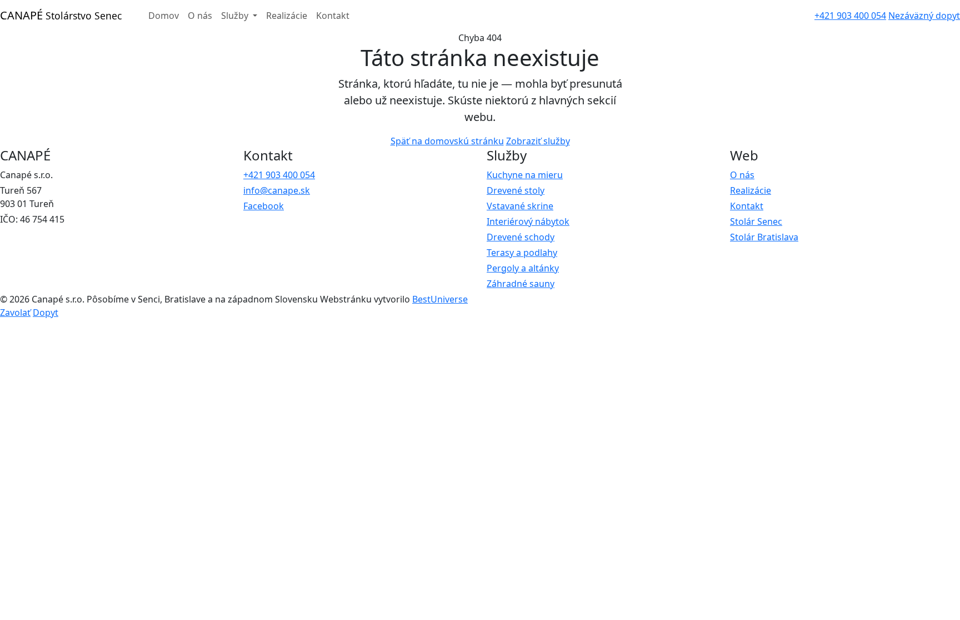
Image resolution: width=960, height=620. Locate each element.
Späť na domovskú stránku (447, 141)
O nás (200, 15)
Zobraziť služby (538, 141)
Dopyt (45, 312)
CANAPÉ (61, 15)
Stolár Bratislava (764, 237)
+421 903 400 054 (850, 15)
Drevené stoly (515, 190)
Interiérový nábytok (528, 221)
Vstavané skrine (520, 206)
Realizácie (286, 15)
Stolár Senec (756, 221)
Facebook (263, 206)
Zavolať (15, 312)
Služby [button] (236, 15)
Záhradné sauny (520, 284)
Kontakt (332, 15)
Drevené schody (520, 237)
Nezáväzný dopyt (924, 15)
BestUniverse (440, 299)
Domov (163, 15)
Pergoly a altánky (523, 268)
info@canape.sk (276, 190)
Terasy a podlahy (522, 252)
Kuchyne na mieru (525, 175)
